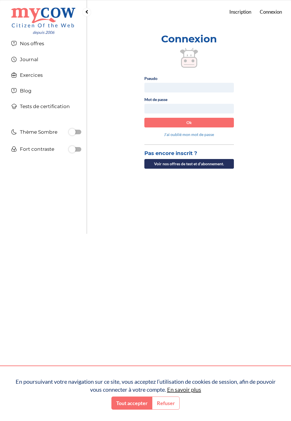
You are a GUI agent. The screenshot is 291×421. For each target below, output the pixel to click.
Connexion (271, 12)
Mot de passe (155, 99)
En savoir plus (184, 389)
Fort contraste (37, 149)
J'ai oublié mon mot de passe (189, 134)
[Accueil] (43, 17)
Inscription (240, 12)
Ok (189, 122)
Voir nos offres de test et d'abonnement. (189, 163)
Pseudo (150, 78)
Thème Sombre (38, 132)
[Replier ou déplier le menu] (86, 12)
